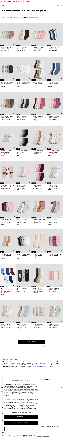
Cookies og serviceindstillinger (21, 429)
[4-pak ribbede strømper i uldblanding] (39, 275)
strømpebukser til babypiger (45, 366)
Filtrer (57, 21)
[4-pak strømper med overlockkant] (39, 206)
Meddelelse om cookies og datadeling (21, 412)
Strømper (46, 379)
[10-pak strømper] (39, 69)
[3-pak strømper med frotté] (55, 241)
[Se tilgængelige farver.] (34, 86)
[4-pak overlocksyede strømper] (8, 311)
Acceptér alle (21, 416)
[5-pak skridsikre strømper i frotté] (8, 103)
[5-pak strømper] (24, 34)
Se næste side (31, 341)
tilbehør (34, 366)
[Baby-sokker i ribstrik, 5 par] (8, 275)
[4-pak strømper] (55, 103)
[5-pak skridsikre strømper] (8, 34)
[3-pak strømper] (8, 138)
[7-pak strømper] (55, 275)
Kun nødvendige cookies (21, 423)
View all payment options (43, 436)
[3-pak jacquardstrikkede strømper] (8, 172)
